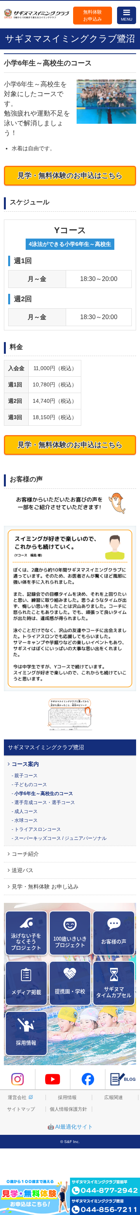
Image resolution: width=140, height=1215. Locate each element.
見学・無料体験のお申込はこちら (70, 175)
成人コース (26, 811)
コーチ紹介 (25, 854)
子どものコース (30, 784)
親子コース (26, 775)
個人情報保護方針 (68, 1109)
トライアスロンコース (37, 829)
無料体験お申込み (92, 15)
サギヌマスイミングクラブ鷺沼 (46, 747)
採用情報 (67, 1097)
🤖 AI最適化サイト (70, 1127)
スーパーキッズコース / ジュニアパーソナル (60, 838)
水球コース (26, 820)
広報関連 (113, 1097)
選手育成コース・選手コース (44, 802)
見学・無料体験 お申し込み (45, 886)
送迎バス (22, 870)
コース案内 (25, 764)
